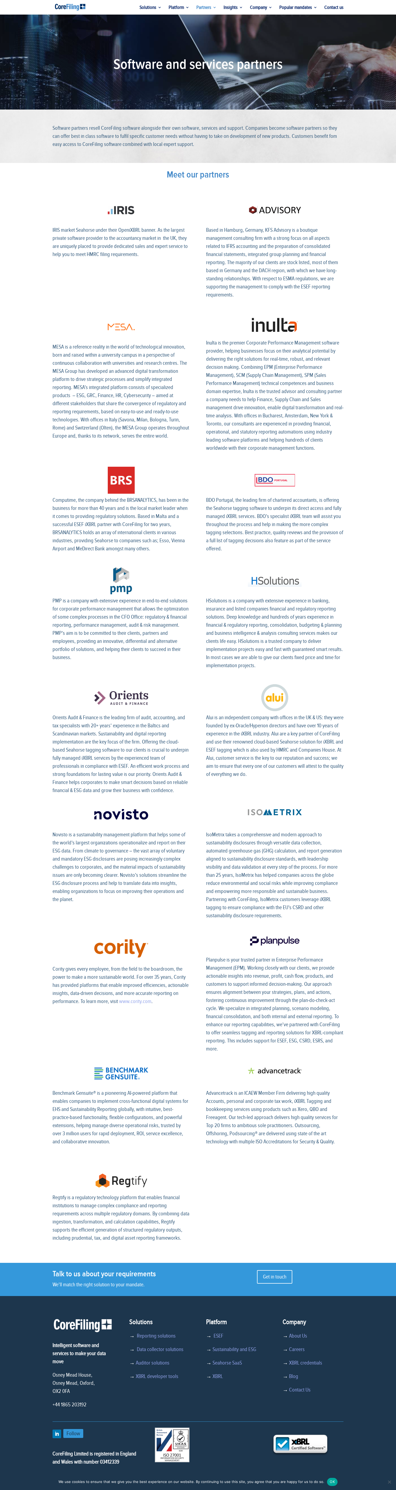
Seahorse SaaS (227, 1363)
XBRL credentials (305, 1363)
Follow (73, 1433)
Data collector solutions (159, 1349)
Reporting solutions (156, 1336)
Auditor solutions (152, 1363)
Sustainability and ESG (234, 1349)
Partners (203, 7)
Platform (176, 7)
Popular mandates (295, 7)
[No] (389, 1482)
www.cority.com (135, 1001)
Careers (297, 1349)
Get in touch (274, 1277)
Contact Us (300, 1390)
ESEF (217, 1336)
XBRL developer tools (157, 1376)
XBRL (218, 1376)
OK (332, 1481)
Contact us (333, 7)
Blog (293, 1376)
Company (258, 7)
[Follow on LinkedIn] (57, 1434)
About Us (298, 1336)
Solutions (148, 7)
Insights (231, 7)
